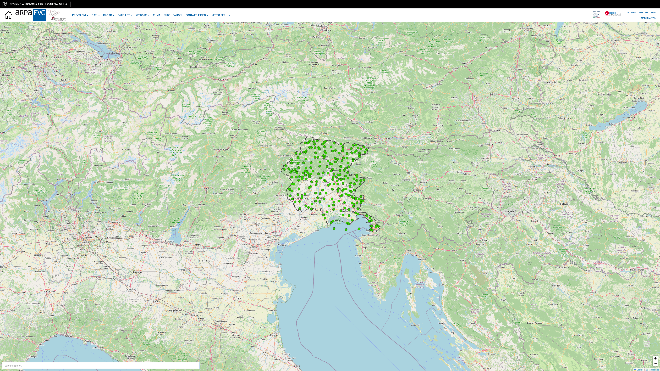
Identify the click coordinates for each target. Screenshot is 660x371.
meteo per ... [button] (220, 15)
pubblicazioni (173, 15)
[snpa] (57, 12)
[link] (36, 4)
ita (628, 12)
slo (647, 12)
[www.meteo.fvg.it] (9, 12)
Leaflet (639, 369)
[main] (36, 4)
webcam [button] (142, 15)
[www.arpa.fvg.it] (31, 12)
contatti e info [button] (196, 15)
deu (640, 12)
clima (156, 15)
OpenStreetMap (652, 369)
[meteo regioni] (597, 12)
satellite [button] (124, 15)
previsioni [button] (79, 15)
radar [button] (108, 15)
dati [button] (95, 15)
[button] (338, 184)
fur (653, 12)
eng (633, 12)
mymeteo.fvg (647, 17)
